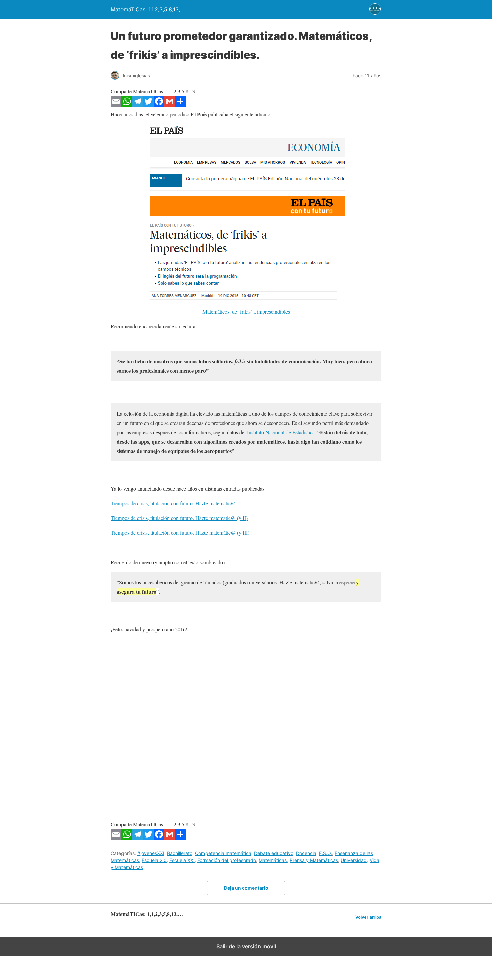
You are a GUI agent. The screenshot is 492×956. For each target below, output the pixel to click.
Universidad (354, 860)
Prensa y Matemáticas (314, 860)
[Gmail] (169, 104)
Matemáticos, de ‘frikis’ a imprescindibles (246, 311)
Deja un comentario (246, 888)
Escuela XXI (182, 860)
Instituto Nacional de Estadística (281, 432)
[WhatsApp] (126, 104)
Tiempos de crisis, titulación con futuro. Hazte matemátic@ (173, 503)
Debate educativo (273, 853)
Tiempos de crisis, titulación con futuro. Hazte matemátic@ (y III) (180, 532)
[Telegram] (137, 104)
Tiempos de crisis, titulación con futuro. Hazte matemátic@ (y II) (179, 517)
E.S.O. (325, 853)
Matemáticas (273, 860)
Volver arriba (368, 917)
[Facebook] (159, 104)
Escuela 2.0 (154, 860)
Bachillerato (179, 853)
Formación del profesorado (226, 860)
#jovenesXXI (150, 853)
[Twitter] (148, 104)
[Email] (116, 104)
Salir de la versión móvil (246, 946)
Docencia (306, 853)
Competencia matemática (223, 853)
